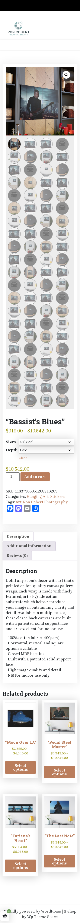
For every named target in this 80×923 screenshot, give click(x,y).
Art (19, 502)
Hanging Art (38, 496)
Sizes (11, 441)
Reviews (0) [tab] (17, 555)
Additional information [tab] (29, 546)
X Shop (70, 911)
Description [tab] (18, 536)
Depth (11, 450)
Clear (23, 458)
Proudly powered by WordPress (32, 911)
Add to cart (35, 476)
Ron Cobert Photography (45, 502)
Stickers (57, 496)
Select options (20, 767)
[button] (73, 5)
